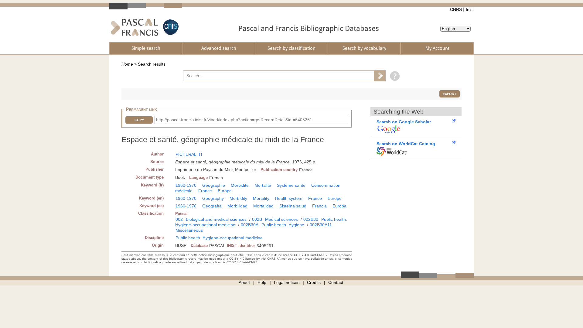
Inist (470, 9)
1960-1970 (186, 185)
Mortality (261, 198)
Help (261, 282)
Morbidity (238, 198)
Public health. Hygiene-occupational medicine (219, 237)
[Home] (134, 27)
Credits (314, 282)
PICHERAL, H (189, 154)
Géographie (213, 185)
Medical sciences (281, 219)
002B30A (249, 224)
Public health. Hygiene (282, 224)
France (205, 190)
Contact (335, 282)
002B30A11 (321, 224)
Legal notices (286, 282)
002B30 (310, 219)
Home (127, 64)
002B (257, 219)
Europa (339, 205)
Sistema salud (292, 205)
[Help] (393, 75)
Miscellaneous (189, 230)
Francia (319, 205)
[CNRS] (170, 27)
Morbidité (240, 185)
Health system (288, 198)
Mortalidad (263, 205)
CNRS (456, 9)
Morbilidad (237, 205)
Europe (225, 190)
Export (449, 94)
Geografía (212, 205)
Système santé (291, 185)
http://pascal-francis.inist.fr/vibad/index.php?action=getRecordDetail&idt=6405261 (234, 119)
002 (179, 219)
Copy (139, 120)
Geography (213, 198)
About (244, 282)
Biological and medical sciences (216, 219)
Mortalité (262, 185)
